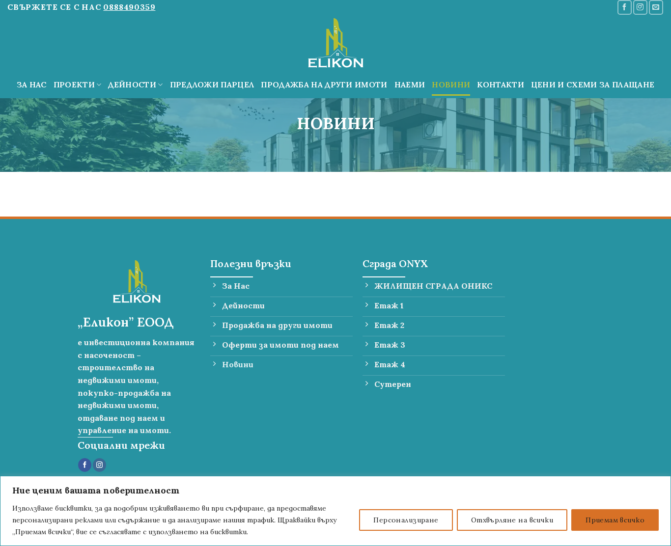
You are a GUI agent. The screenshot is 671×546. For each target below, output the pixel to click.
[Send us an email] (656, 7)
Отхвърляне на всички (512, 520)
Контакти (500, 84)
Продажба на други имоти (324, 84)
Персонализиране (405, 520)
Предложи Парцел (212, 84)
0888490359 (129, 7)
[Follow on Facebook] (624, 7)
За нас (32, 84)
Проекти (74, 84)
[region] (335, 511)
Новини (451, 84)
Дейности (132, 84)
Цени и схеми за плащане (592, 84)
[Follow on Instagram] (640, 7)
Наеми (409, 84)
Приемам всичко (615, 520)
